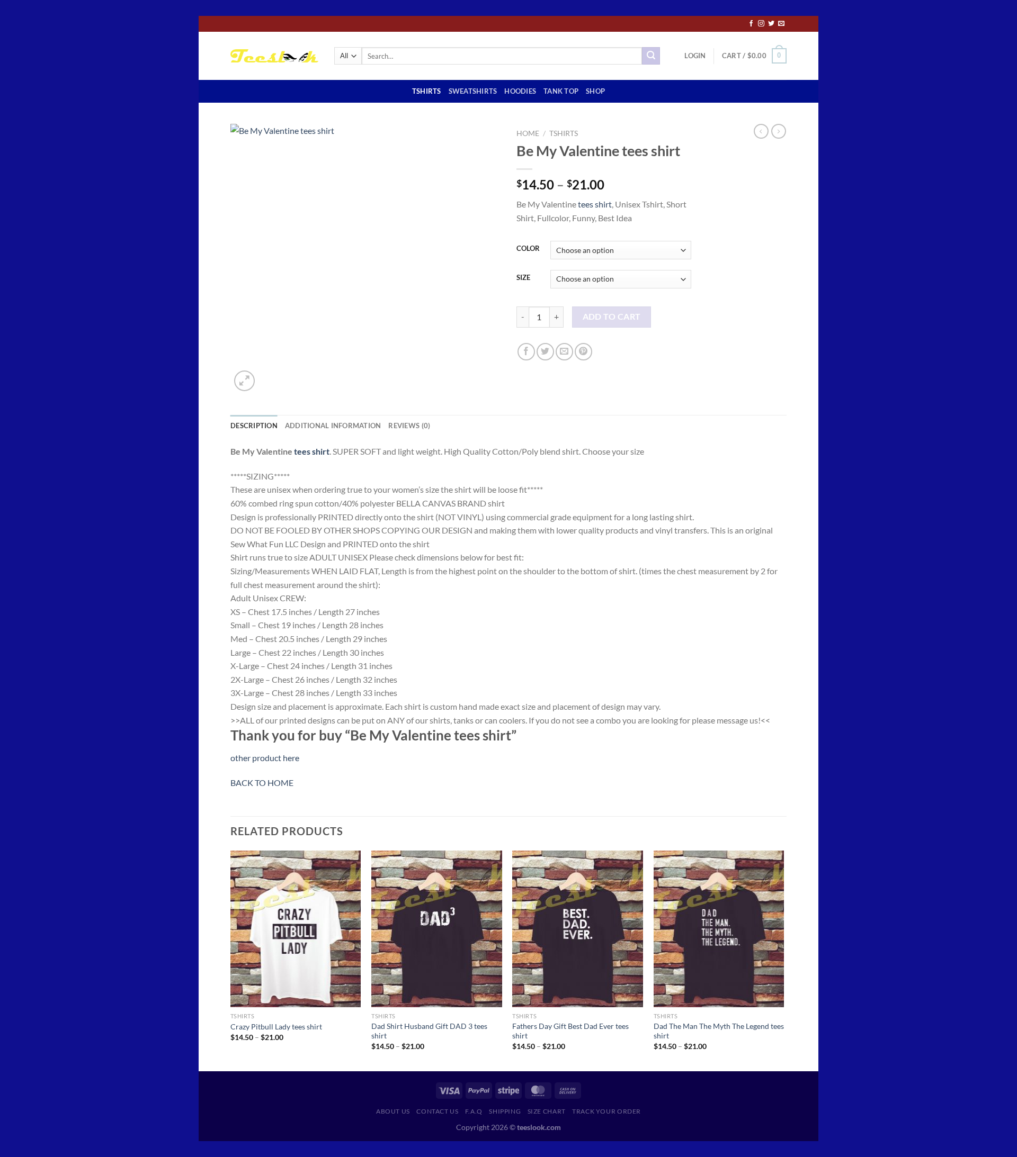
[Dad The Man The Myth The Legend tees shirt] (719, 929)
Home (527, 133)
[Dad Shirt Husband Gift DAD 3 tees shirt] (436, 929)
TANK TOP (560, 91)
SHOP (595, 91)
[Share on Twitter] (545, 351)
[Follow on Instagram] (761, 24)
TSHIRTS (426, 91)
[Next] (783, 959)
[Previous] (231, 959)
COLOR (528, 248)
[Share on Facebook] (526, 351)
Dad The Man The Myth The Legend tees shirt (719, 1031)
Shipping (505, 1111)
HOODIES (520, 91)
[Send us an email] (781, 24)
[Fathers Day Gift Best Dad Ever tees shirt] (577, 929)
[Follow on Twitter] (771, 24)
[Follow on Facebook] (751, 24)
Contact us (437, 1111)
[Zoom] (244, 380)
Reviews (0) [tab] (409, 425)
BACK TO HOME (261, 783)
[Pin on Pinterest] (583, 351)
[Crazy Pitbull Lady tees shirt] (295, 929)
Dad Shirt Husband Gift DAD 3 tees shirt (429, 1031)
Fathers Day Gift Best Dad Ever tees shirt (570, 1031)
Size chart (547, 1111)
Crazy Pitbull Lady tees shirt (276, 1026)
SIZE (523, 278)
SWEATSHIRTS (473, 91)
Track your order (606, 1111)
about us (393, 1111)
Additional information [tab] (333, 425)
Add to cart (612, 316)
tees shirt (595, 204)
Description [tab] (254, 425)
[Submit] (651, 56)
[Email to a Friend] (564, 351)
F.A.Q (474, 1111)
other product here (264, 758)
